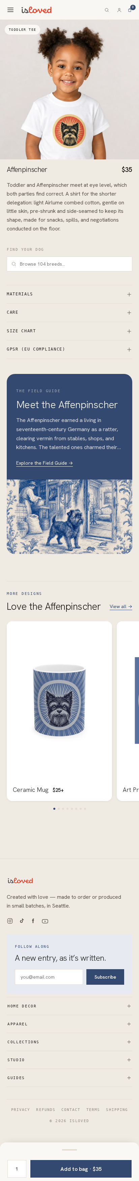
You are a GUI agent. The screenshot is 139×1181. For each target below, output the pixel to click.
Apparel (69, 1023)
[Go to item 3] (63, 809)
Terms (93, 1110)
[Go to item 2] (59, 809)
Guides (69, 1077)
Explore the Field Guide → (44, 463)
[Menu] (10, 10)
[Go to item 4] (67, 809)
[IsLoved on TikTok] (22, 921)
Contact (70, 1110)
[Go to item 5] (72, 809)
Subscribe (105, 977)
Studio (69, 1059)
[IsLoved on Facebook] (33, 921)
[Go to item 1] (54, 809)
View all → (121, 606)
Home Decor (69, 1005)
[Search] (106, 10)
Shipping (117, 1110)
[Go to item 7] (81, 809)
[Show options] (69, 1149)
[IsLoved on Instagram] (10, 921)
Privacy (20, 1110)
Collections (69, 1041)
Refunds (45, 1110)
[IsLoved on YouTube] (45, 921)
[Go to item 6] (76, 809)
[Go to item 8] (85, 809)
